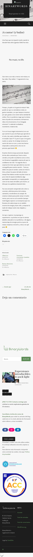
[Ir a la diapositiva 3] (10, 394)
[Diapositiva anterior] (3, 391)
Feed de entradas (22, 517)
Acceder (19, 512)
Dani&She (10, 540)
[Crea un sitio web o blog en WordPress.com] (3, 549)
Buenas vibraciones (7, 264)
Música (15, 274)
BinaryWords (16, 6)
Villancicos (5, 255)
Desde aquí (6, 287)
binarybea (14, 35)
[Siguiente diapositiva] (7, 391)
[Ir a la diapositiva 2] (7, 394)
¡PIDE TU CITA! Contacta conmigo (13, 402)
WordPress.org (21, 527)
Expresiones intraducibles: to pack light (23, 374)
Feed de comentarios (23, 522)
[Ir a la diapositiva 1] (3, 394)
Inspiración (9, 274)
